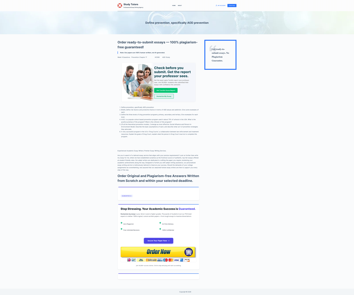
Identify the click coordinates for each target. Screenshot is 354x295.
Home (174, 5)
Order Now (232, 5)
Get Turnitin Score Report (166, 90)
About (180, 5)
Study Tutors (131, 4)
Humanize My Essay (164, 96)
